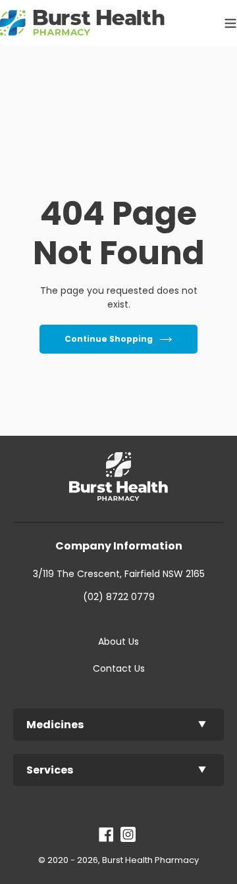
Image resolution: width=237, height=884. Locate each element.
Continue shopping (109, 338)
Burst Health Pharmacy (150, 860)
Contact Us (119, 668)
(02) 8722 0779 (119, 596)
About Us (118, 641)
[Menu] (227, 22)
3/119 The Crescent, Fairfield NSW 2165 (119, 573)
